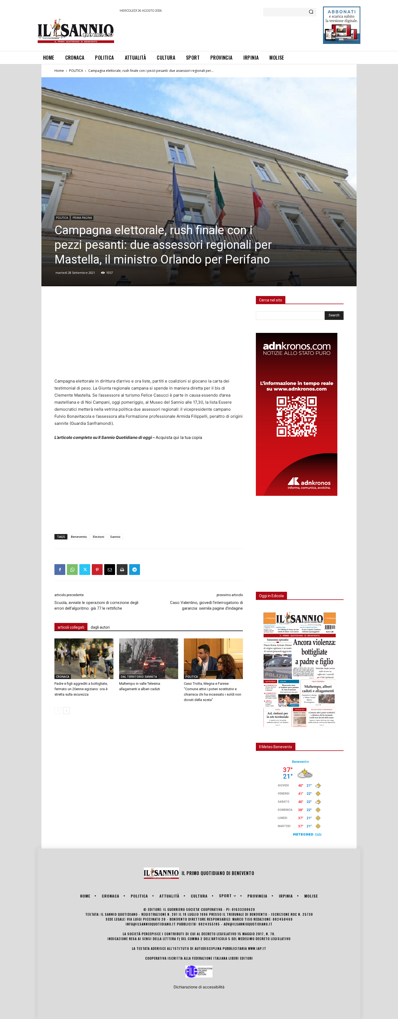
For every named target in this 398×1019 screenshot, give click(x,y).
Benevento (79, 537)
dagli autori (100, 627)
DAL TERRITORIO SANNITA (139, 677)
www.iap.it (257, 948)
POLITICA (76, 70)
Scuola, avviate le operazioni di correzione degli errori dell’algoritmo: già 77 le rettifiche (96, 605)
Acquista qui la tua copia (179, 437)
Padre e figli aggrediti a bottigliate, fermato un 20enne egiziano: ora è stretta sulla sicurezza (81, 689)
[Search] (311, 12)
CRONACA (62, 677)
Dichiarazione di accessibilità (199, 987)
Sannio (115, 537)
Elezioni (98, 537)
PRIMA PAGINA (82, 218)
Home (59, 70)
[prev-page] (57, 710)
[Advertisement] (218, 31)
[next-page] (66, 710)
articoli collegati (71, 627)
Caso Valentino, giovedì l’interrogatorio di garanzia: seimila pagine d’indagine (206, 605)
